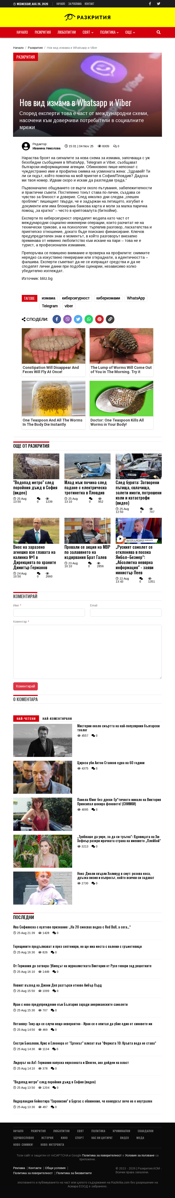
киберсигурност (76, 298)
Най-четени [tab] (26, 718)
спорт (79, 1137)
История (47, 1137)
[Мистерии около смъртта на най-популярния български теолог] (42, 756)
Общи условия (55, 1167)
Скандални (145, 1131)
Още (128, 32)
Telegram (50, 306)
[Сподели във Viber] (67, 319)
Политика (107, 32)
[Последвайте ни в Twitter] (158, 4)
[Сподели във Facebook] (56, 319)
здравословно (23, 1137)
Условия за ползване (140, 1155)
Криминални (121, 1131)
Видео (124, 1137)
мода (140, 1137)
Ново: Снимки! (23, 1144)
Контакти (35, 1167)
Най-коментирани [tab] (57, 718)
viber (69, 306)
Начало (61, 3)
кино (64, 1137)
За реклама (75, 3)
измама (48, 298)
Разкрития (43, 32)
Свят (86, 32)
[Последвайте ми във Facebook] (150, 4)
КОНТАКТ (89, 3)
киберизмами (108, 298)
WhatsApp (136, 298)
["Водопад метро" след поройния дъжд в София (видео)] (36, 478)
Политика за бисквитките (74, 1173)
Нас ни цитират (102, 1137)
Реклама (19, 1167)
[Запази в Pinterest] (99, 319)
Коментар (21, 621)
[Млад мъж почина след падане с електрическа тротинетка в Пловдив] (87, 478)
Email (93, 605)
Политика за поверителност (102, 1155)
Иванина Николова (46, 148)
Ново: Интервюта (52, 1144)
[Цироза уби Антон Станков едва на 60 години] (42, 792)
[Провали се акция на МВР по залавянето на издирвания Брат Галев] (87, 542)
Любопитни (67, 32)
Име (17, 605)
